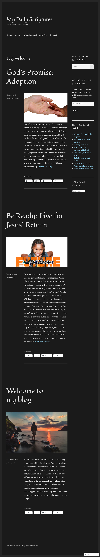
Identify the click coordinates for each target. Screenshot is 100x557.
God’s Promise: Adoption (30, 76)
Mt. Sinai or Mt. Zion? (81, 150)
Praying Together (80, 147)
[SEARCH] (92, 66)
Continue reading (45, 166)
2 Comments (10, 463)
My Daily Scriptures (29, 19)
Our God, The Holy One (82, 163)
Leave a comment (12, 98)
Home (9, 35)
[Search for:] (81, 66)
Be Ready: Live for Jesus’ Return (35, 220)
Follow (75, 111)
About (17, 35)
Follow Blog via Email (81, 82)
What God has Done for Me (35, 35)
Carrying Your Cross (81, 145)
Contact (53, 35)
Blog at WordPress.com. (30, 546)
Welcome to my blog (24, 395)
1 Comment (10, 277)
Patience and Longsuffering (83, 166)
